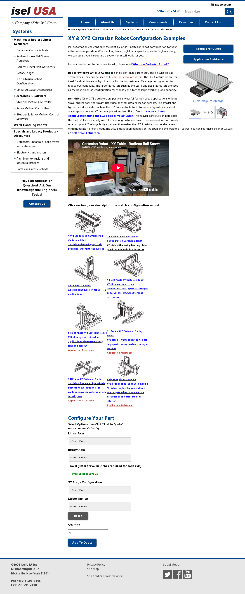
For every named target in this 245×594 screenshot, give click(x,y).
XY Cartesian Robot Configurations (29, 81)
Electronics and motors (31, 152)
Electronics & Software (30, 96)
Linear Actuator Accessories (35, 89)
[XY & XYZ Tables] (208, 82)
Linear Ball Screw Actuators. (126, 77)
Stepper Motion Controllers (35, 102)
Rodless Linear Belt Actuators (36, 67)
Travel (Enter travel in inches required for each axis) (104, 466)
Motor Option (78, 498)
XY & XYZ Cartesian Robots (159, 29)
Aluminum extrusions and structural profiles (33, 160)
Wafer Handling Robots (30, 125)
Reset (78, 516)
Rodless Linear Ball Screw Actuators (33, 58)
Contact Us (213, 22)
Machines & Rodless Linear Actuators (32, 42)
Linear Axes (76, 433)
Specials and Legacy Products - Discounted (36, 133)
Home (85, 22)
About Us (107, 22)
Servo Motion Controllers (33, 108)
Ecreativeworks (113, 576)
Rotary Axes (76, 449)
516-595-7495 (169, 11)
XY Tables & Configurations (126, 29)
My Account (223, 4)
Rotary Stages (25, 73)
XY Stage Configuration (85, 482)
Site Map (93, 569)
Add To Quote (82, 542)
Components (158, 22)
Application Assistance (208, 59)
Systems (132, 22)
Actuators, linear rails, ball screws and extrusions (38, 144)
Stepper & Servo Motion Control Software (38, 116)
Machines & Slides (99, 29)
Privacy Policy (96, 564)
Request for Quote (208, 48)
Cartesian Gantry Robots (32, 50)
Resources (186, 22)
